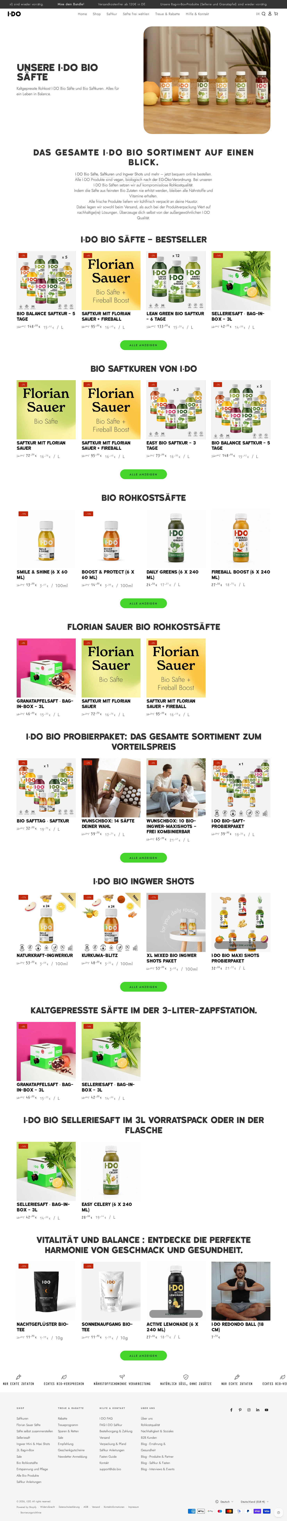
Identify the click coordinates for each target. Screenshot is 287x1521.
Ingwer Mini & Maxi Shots (33, 1444)
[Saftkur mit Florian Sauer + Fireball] (111, 280)
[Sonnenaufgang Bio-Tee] (111, 1291)
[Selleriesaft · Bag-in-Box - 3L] (241, 280)
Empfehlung (65, 1444)
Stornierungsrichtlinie (30, 1512)
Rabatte (62, 1418)
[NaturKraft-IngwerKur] (46, 922)
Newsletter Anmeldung (72, 1456)
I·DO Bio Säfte (86, 174)
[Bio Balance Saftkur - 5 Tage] (46, 280)
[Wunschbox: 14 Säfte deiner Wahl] (111, 788)
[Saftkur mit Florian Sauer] (46, 409)
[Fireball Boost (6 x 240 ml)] (241, 539)
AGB (86, 1507)
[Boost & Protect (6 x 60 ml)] (111, 539)
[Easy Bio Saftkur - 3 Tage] (176, 409)
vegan (118, 179)
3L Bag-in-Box (25, 1450)
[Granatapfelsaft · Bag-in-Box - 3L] (46, 668)
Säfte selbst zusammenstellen (35, 1431)
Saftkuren (107, 174)
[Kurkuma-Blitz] (111, 922)
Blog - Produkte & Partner (157, 1456)
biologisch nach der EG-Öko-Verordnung (158, 179)
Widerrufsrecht (47, 1507)
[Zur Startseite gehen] (15, 14)
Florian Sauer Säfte (28, 1425)
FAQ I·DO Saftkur (111, 1425)
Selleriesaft (23, 1437)
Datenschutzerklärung (69, 1507)
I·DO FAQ (106, 1418)
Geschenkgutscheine (71, 1450)
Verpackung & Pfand (113, 1444)
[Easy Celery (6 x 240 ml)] (111, 1171)
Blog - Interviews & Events (157, 1469)
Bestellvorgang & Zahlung (116, 1431)
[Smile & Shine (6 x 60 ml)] (46, 539)
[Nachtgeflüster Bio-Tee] (46, 1291)
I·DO (28, 1501)
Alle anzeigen (143, 345)
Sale (19, 1456)
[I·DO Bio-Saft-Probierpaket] (241, 788)
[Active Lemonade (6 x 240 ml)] (176, 1291)
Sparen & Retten (68, 1431)
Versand (105, 1437)
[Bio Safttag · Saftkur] (46, 788)
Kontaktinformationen (114, 1507)
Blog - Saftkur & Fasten (155, 1463)
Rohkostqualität (180, 185)
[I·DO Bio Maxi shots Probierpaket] (241, 922)
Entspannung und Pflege (32, 1469)
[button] (263, 14)
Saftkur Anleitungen (29, 1482)
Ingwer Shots (133, 174)
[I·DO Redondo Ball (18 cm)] (241, 1291)
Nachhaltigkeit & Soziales (157, 1431)
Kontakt (104, 1463)
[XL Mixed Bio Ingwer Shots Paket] (176, 922)
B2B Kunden (149, 1437)
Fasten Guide (108, 1456)
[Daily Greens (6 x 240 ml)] (176, 539)
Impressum (133, 1507)
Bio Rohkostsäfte (27, 1463)
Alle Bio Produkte (28, 1475)
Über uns (146, 1418)
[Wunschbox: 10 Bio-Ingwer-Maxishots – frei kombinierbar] (176, 788)
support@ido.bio (110, 1469)
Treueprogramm (68, 1425)
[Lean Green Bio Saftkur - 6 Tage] (176, 280)
